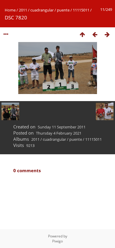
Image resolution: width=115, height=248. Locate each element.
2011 (23, 10)
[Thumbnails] (82, 34)
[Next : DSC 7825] (107, 34)
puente (63, 10)
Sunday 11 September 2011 (62, 127)
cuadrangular (42, 10)
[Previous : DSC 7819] (94, 34)
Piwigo (57, 241)
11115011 (81, 10)
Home (10, 10)
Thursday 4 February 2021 (58, 133)
